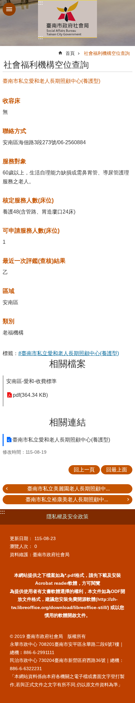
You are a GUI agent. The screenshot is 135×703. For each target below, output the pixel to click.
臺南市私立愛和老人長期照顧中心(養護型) (61, 439)
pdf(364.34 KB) (30, 395)
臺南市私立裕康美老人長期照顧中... (67, 499)
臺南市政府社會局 (67, 19)
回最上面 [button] (116, 469)
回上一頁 (84, 469)
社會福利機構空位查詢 (107, 53)
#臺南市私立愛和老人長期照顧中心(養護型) (68, 353)
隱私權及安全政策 (67, 516)
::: (40, 3)
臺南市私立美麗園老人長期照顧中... (68, 488)
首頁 (70, 53)
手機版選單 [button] (9, 9)
